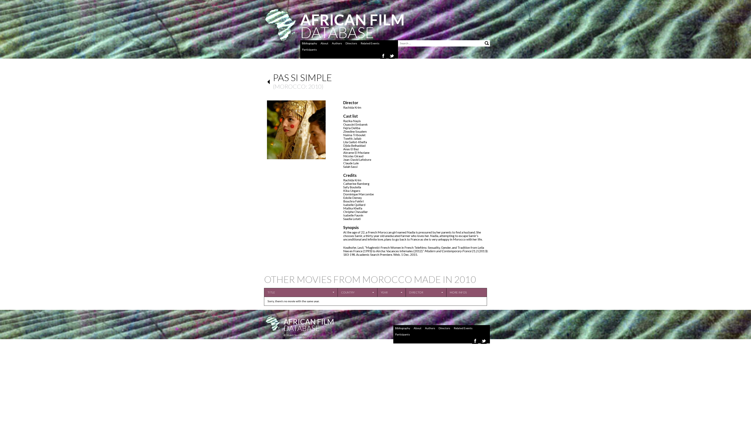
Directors (351, 43)
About (324, 43)
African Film (309, 321)
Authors (337, 43)
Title (271, 292)
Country (348, 292)
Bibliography (309, 43)
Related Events (370, 43)
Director (416, 292)
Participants (309, 49)
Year (384, 292)
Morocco (290, 86)
